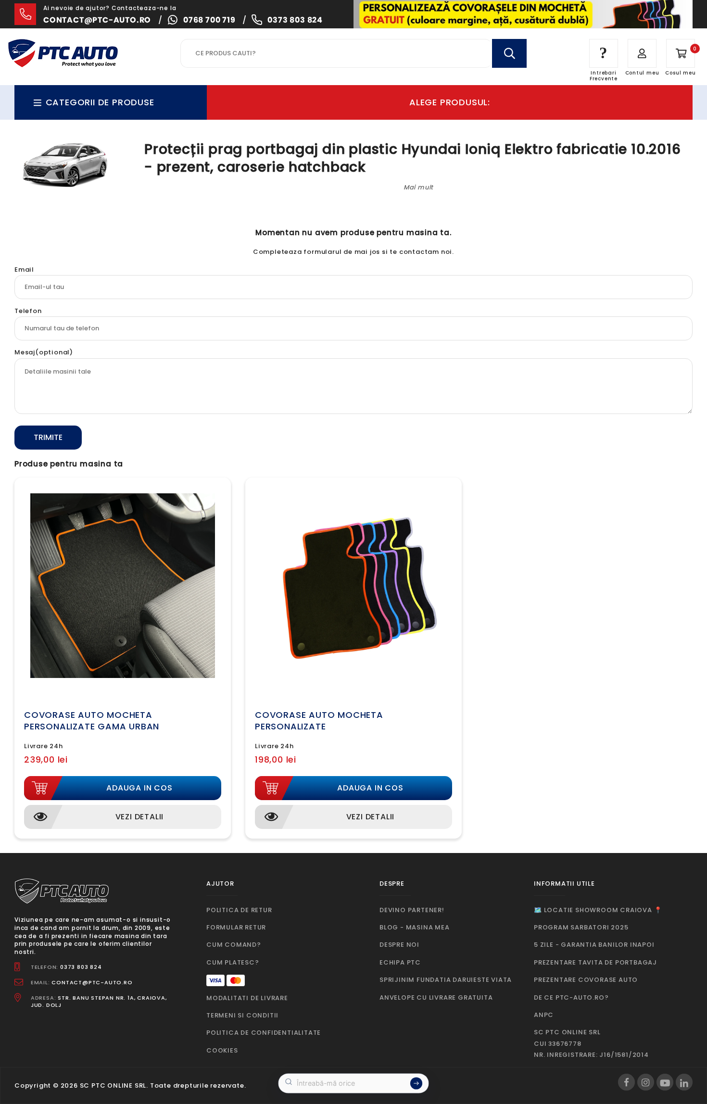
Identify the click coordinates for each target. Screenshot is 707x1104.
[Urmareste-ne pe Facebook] (626, 1082)
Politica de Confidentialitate (263, 1032)
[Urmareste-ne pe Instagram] (645, 1082)
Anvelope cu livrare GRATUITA (435, 997)
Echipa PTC (400, 962)
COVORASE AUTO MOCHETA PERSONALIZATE (319, 720)
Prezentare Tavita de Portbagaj (595, 962)
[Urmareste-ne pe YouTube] (664, 1082)
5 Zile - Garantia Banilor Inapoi (594, 944)
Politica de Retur (239, 910)
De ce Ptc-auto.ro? (571, 997)
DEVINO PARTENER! (411, 910)
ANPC (544, 1014)
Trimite (48, 437)
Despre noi (399, 944)
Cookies (222, 1050)
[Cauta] (509, 53)
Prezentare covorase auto (586, 979)
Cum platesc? (232, 962)
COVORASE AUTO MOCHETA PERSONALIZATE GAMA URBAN (91, 720)
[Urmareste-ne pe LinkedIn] (684, 1082)
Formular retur (236, 927)
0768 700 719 (209, 19)
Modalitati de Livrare (247, 998)
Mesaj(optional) (43, 352)
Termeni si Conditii (242, 1015)
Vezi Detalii (139, 816)
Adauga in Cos (139, 787)
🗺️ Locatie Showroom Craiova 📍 (598, 910)
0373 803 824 (295, 19)
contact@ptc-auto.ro (97, 19)
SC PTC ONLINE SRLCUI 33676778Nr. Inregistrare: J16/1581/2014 (591, 1043)
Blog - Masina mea (414, 927)
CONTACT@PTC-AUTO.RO (91, 982)
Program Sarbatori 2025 (581, 927)
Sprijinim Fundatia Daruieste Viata (445, 979)
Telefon (28, 310)
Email (24, 269)
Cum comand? (233, 944)
